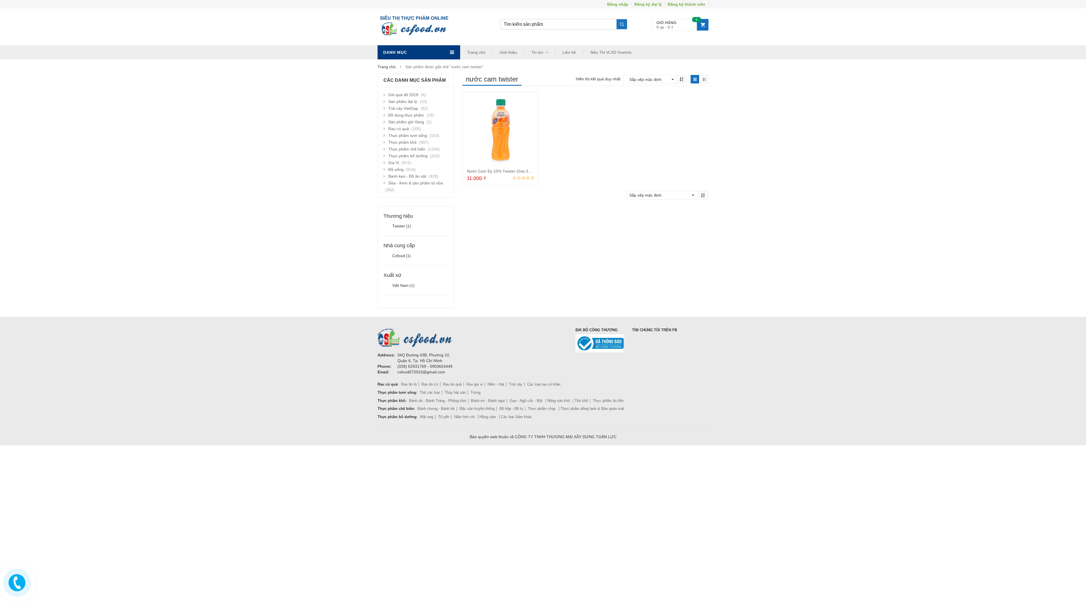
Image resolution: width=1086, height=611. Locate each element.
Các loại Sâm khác (516, 417)
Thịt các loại (430, 392)
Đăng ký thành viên (686, 4)
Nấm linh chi (465, 417)
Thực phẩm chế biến (406, 149)
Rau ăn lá (409, 384)
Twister (401, 226)
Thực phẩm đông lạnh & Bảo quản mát (592, 408)
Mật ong (426, 417)
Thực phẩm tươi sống (407, 135)
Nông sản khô (559, 401)
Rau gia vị (474, 384)
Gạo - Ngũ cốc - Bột (527, 401)
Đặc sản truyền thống (477, 408)
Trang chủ (476, 52)
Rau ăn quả (452, 384)
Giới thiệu (508, 52)
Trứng (475, 392)
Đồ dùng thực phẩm (406, 115)
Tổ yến (443, 417)
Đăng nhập (617, 4)
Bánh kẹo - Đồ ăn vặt (407, 176)
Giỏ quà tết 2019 (403, 94)
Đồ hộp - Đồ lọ (511, 408)
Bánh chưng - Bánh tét (436, 408)
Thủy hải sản (455, 392)
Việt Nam (403, 285)
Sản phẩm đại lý (402, 101)
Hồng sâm (488, 417)
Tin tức (537, 52)
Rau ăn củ (429, 384)
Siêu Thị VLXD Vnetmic (611, 52)
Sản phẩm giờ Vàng (406, 122)
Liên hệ (569, 52)
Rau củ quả (398, 128)
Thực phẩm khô (402, 142)
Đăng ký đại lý (648, 4)
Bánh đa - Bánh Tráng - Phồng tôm (437, 401)
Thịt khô (581, 401)
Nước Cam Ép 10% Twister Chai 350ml (502, 171)
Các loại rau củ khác (544, 384)
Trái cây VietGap (403, 108)
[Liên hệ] (16, 581)
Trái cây (515, 384)
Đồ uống (396, 169)
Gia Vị (393, 162)
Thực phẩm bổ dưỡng (408, 156)
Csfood (401, 255)
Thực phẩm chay (542, 408)
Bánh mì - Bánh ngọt (488, 401)
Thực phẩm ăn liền (608, 401)
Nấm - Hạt (496, 384)
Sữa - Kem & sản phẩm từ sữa (415, 183)
